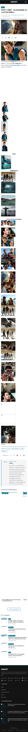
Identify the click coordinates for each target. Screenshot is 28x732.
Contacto (4, 730)
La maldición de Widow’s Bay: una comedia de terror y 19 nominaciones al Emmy (17, 712)
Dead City (11, 627)
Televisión (5, 493)
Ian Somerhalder (15, 448)
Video (22, 448)
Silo (10, 618)
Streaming (3, 689)
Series (2, 687)
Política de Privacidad (20, 730)
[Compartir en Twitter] (5, 37)
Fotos (8, 448)
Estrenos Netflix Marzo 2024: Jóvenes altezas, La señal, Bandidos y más (11, 600)
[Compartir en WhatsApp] (12, 37)
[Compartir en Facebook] (2, 37)
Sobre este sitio (11, 730)
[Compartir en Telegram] (15, 37)
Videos (2, 694)
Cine (3, 7)
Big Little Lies (12, 635)
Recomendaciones (5, 692)
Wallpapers (4, 451)
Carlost (4, 669)
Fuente (3, 444)
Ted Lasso (11, 644)
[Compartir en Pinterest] (9, 37)
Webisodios (3, 697)
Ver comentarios (15, 609)
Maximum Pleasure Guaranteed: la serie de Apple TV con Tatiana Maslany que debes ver (18, 720)
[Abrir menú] (25, 2)
